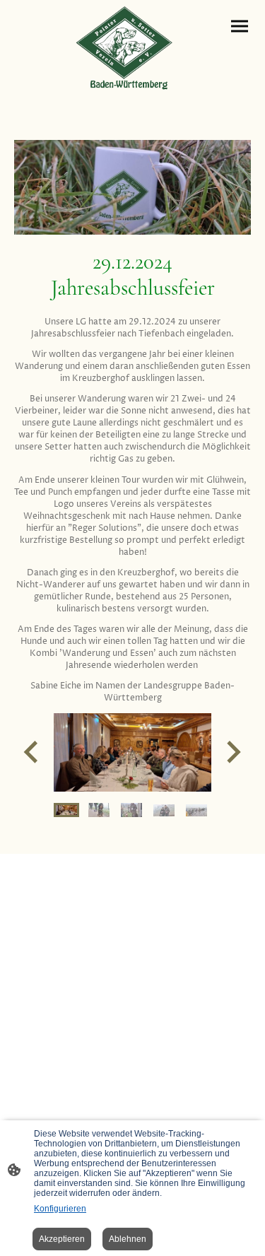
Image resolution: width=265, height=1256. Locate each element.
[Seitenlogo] (133, 47)
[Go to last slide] (32, 752)
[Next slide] (232, 752)
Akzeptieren (62, 1239)
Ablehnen (127, 1239)
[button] (66, 810)
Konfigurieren (60, 1209)
